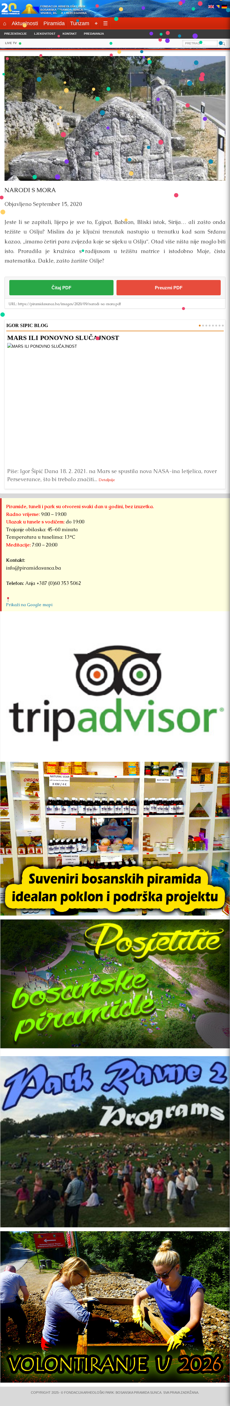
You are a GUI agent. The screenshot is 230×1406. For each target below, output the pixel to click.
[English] (211, 7)
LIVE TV (11, 43)
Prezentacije (15, 33)
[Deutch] (224, 7)
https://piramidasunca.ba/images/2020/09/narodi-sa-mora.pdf (69, 304)
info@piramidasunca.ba (33, 568)
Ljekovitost (44, 33)
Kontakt (70, 33)
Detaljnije (107, 479)
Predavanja (94, 33)
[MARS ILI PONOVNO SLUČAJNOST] (115, 403)
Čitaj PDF (61, 287)
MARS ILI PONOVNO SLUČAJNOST (63, 337)
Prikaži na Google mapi (29, 605)
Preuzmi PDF (168, 287)
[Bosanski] (217, 7)
